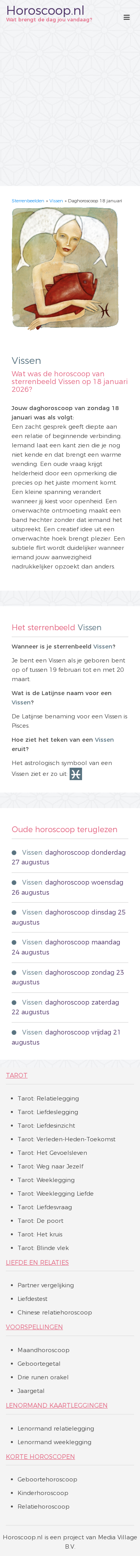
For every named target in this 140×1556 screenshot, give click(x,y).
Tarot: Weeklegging (46, 1180)
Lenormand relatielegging (56, 1428)
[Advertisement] (70, 104)
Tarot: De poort (40, 1220)
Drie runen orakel (43, 1377)
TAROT (17, 1075)
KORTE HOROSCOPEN (40, 1456)
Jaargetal (31, 1390)
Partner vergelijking (46, 1285)
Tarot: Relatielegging (48, 1098)
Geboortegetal (39, 1363)
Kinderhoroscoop (43, 1493)
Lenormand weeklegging (54, 1442)
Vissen (56, 200)
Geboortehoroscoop (47, 1479)
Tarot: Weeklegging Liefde (56, 1193)
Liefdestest (32, 1298)
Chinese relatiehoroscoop (55, 1312)
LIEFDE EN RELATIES (37, 1262)
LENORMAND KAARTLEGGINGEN (57, 1405)
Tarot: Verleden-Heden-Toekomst (67, 1139)
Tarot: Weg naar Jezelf (50, 1166)
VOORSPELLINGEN (34, 1327)
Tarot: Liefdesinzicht (46, 1125)
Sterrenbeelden (28, 200)
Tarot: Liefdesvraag (45, 1207)
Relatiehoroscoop (44, 1506)
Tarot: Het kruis (40, 1234)
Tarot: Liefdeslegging (48, 1112)
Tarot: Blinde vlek (43, 1248)
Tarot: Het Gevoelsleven (52, 1152)
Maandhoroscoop (44, 1350)
